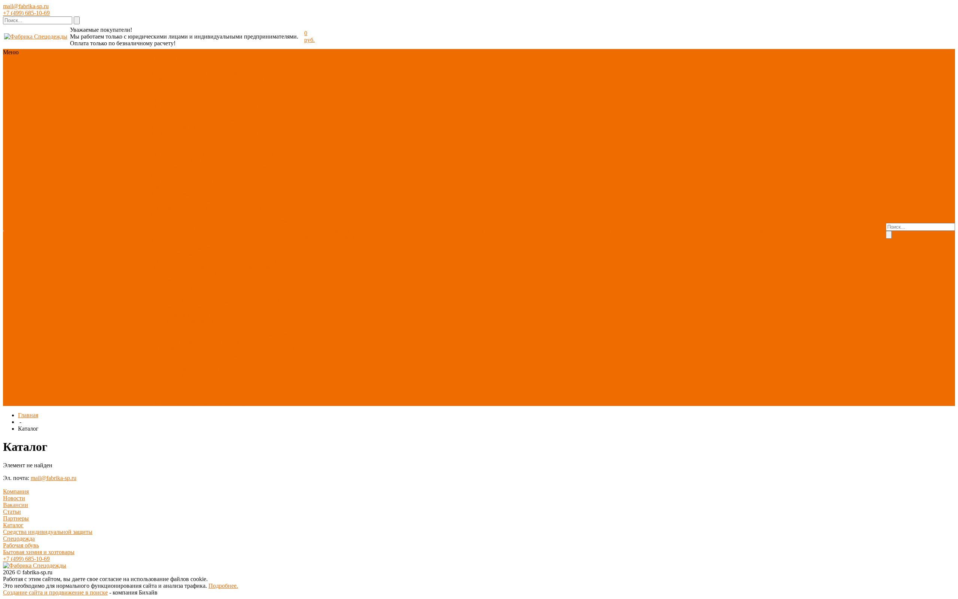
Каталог (13, 525)
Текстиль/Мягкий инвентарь (217, 72)
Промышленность (173, 362)
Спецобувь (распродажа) (260, 395)
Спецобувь (259, 65)
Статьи (12, 511)
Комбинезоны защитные (181, 200)
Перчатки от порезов (177, 268)
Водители (199, 355)
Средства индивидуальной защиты (47, 532)
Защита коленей (215, 227)
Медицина (215, 335)
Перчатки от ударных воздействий (194, 247)
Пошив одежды (319, 230)
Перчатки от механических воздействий (211, 250)
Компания (16, 491)
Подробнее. (223, 586)
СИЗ (280, 65)
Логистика (267, 348)
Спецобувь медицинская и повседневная (212, 156)
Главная (28, 415)
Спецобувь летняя (173, 153)
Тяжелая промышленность (184, 369)
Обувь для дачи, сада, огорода (188, 180)
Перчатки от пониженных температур (230, 274)
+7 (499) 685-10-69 (26, 13)
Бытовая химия (207, 321)
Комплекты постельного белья (189, 301)
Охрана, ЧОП (167, 355)
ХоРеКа (160, 342)
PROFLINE (165, 86)
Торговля (233, 342)
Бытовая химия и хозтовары (38, 552)
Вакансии (15, 505)
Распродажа (196, 86)
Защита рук (165, 72)
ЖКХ (289, 348)
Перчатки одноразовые (180, 281)
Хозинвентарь (168, 321)
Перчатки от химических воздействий (236, 261)
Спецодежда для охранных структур (222, 113)
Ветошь (216, 308)
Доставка (410, 230)
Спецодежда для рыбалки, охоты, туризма (204, 119)
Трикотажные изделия (178, 140)
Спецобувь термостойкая (259, 160)
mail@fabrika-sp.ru (26, 6)
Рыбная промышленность (219, 348)
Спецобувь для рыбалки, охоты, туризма (241, 173)
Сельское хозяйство (223, 362)
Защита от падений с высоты (225, 207)
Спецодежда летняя (228, 106)
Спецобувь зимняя (221, 153)
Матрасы (239, 308)
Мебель (237, 321)
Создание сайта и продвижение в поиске (55, 592)
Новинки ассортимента (180, 65)
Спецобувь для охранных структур (195, 166)
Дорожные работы (236, 355)
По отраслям (216, 79)
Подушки (193, 308)
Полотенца (244, 301)
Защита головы (169, 193)
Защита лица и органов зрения (230, 193)
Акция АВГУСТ (255, 79)
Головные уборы (253, 133)
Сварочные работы (196, 342)
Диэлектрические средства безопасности (202, 220)
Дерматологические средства (250, 214)
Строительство (268, 362)
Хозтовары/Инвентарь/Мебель (189, 315)
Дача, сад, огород (269, 342)
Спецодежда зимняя (176, 106)
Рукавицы (276, 288)
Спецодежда (228, 65)
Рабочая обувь (21, 545)
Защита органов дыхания (246, 200)
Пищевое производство (261, 335)
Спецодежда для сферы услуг (226, 126)
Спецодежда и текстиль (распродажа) (198, 402)
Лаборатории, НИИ (175, 335)
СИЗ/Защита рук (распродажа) (189, 395)
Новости (14, 498)
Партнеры (16, 518)
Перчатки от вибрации (232, 288)
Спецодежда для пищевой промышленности (224, 129)
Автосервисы (167, 348)
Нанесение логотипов (369, 230)
